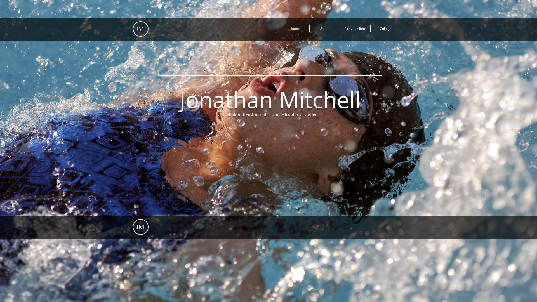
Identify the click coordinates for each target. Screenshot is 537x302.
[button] (386, 28)
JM (140, 28)
